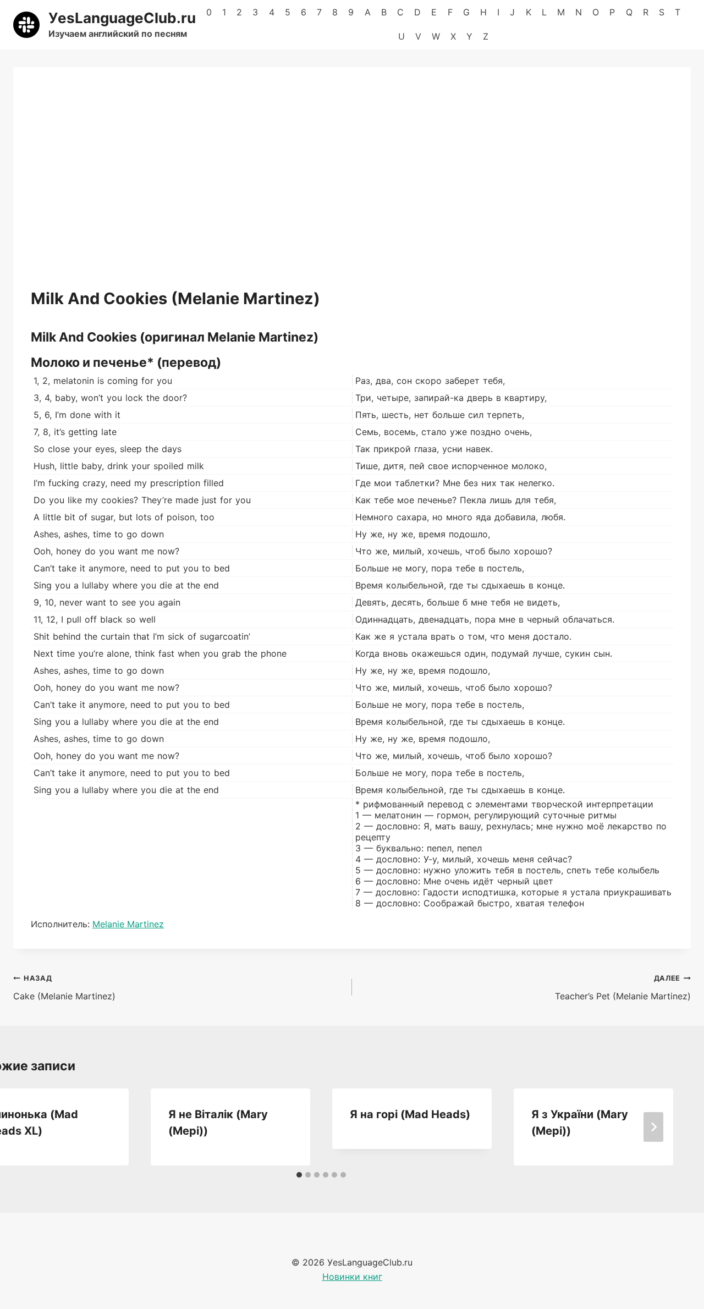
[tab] (299, 1175)
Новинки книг (352, 1276)
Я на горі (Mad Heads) (410, 1114)
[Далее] (653, 1127)
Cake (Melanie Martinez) (64, 988)
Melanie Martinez (128, 924)
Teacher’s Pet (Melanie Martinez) (623, 988)
